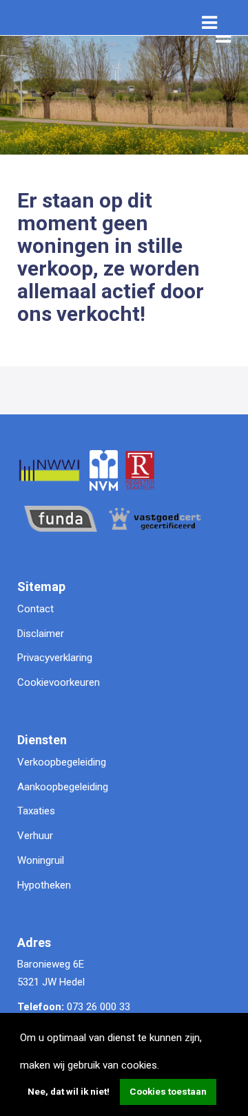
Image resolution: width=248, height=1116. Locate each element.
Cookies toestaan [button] (168, 1091)
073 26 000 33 (98, 1007)
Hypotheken (44, 885)
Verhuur (35, 835)
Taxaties (36, 811)
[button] (164, 1066)
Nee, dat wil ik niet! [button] (69, 1091)
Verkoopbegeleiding (61, 762)
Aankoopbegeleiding (62, 787)
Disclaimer (40, 633)
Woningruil (40, 860)
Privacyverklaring (54, 657)
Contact (35, 609)
